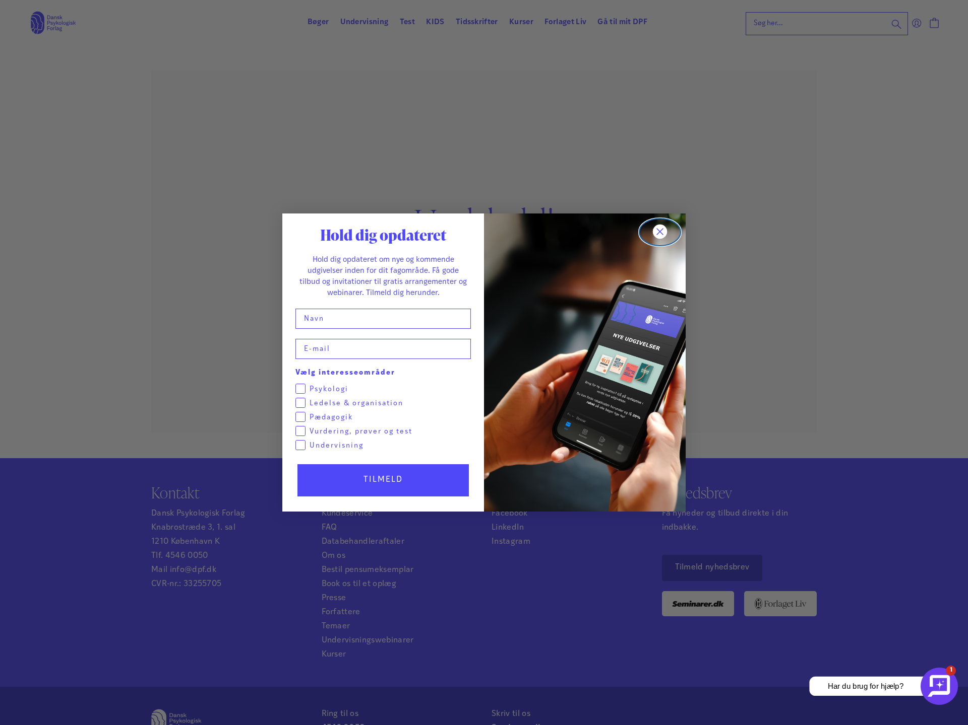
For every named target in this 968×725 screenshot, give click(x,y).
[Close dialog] (660, 232)
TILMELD (383, 480)
